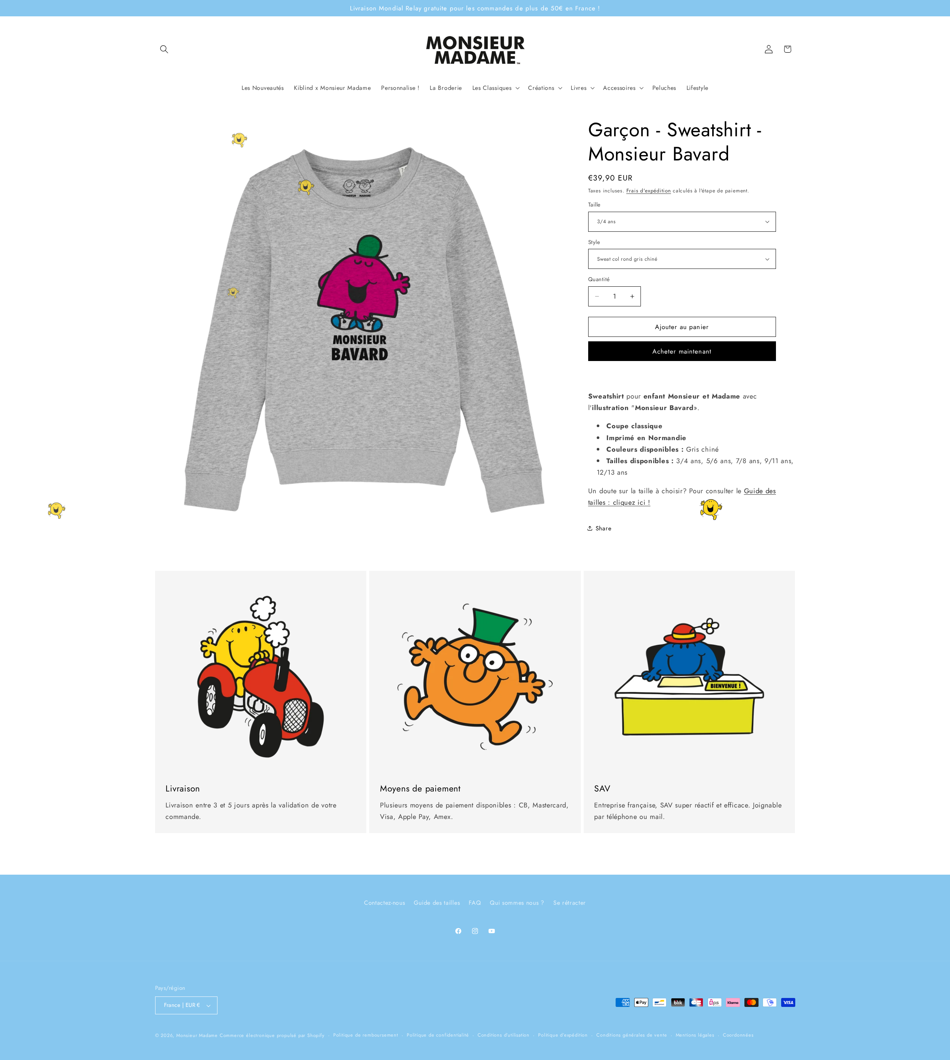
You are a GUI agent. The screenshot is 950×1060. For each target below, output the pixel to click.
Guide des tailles (437, 902)
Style (594, 242)
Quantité (599, 279)
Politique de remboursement (365, 1034)
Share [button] (603, 528)
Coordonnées (738, 1034)
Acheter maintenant (681, 351)
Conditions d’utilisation (504, 1034)
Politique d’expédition (563, 1034)
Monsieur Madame (197, 1035)
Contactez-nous (384, 902)
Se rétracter (569, 902)
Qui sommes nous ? (517, 902)
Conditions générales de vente (631, 1034)
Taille (594, 205)
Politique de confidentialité (438, 1034)
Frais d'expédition (648, 190)
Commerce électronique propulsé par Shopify (272, 1035)
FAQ (475, 902)
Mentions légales (695, 1034)
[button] (164, 49)
